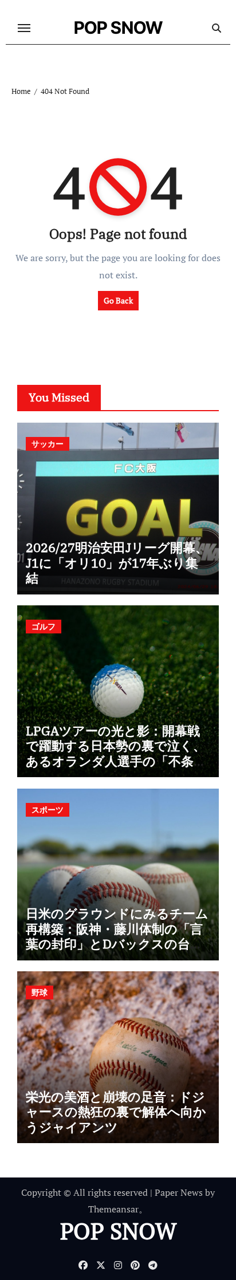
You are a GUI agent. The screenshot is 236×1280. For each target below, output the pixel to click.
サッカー (48, 443)
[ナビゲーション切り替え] (24, 28)
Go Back (118, 300)
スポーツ (48, 809)
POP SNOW (118, 27)
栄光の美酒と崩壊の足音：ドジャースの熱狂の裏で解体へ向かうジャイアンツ (116, 1111)
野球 (40, 992)
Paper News (179, 1192)
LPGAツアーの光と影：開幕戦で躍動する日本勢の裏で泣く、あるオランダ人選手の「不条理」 (116, 753)
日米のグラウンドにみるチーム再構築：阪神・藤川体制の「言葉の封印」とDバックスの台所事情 (117, 936)
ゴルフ (44, 626)
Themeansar (113, 1209)
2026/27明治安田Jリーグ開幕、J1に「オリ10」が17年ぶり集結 (117, 562)
